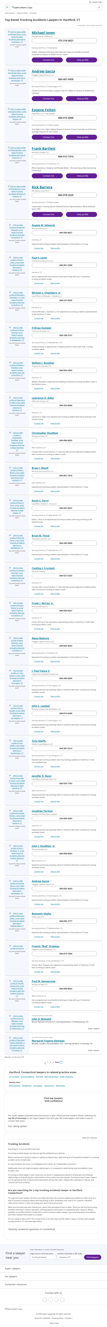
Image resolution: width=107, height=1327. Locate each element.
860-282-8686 (65, 405)
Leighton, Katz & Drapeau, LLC (44, 949)
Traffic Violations (66, 1077)
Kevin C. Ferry (40, 500)
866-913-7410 (65, 156)
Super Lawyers (12, 1268)
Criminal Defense (27, 1077)
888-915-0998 (65, 117)
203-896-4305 (65, 818)
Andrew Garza (43, 71)
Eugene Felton (44, 110)
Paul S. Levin (39, 257)
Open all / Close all (89, 1138)
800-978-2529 (65, 195)
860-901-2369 (65, 265)
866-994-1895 (65, 370)
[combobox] (43, 1257)
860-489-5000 (65, 678)
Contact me (48, 59)
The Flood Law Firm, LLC (41, 539)
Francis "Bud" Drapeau (45, 946)
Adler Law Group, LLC (40, 401)
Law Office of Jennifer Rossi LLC (44, 779)
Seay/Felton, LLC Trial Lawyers (43, 114)
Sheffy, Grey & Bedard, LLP (42, 744)
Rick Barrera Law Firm (40, 191)
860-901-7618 (65, 475)
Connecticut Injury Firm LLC (42, 261)
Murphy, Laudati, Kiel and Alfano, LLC (46, 709)
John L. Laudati (41, 706)
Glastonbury (49, 1086)
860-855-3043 (65, 645)
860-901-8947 (65, 508)
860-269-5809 (65, 543)
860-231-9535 (65, 300)
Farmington (38, 1086)
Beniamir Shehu (41, 913)
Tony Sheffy (39, 741)
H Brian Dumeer (41, 328)
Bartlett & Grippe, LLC (40, 152)
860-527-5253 (65, 575)
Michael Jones (43, 32)
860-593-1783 (65, 783)
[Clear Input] (53, 1257)
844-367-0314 (65, 748)
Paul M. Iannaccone (43, 981)
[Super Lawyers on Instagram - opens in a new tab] (50, 1300)
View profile (82, 59)
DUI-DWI (39, 1077)
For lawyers (11, 1276)
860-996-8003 (65, 440)
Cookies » (68, 1318)
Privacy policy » (58, 1318)
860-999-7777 (65, 921)
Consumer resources (16, 1284)
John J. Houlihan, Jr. (43, 846)
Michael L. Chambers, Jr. (46, 292)
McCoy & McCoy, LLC (40, 228)
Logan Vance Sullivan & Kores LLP (45, 674)
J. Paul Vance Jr (41, 671)
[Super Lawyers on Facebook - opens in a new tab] (45, 1300)
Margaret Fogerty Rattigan (48, 1040)
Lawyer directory (10, 13)
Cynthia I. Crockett (43, 568)
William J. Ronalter (43, 363)
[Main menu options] (7, 7)
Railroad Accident (51, 1077)
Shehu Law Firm (38, 917)
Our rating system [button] (17, 1126)
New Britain (60, 1086)
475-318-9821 (65, 40)
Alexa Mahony (40, 638)
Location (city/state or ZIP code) (69, 1253)
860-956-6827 (65, 232)
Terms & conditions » (43, 1318)
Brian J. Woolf (40, 468)
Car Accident (14, 1077)
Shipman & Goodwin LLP (41, 366)
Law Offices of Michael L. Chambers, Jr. (47, 296)
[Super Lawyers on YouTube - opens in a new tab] (56, 1300)
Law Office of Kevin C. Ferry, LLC (44, 504)
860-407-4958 (65, 79)
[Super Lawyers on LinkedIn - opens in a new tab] (62, 1300)
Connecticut (33, 13)
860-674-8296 (65, 713)
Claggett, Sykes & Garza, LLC (43, 75)
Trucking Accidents (22, 13)
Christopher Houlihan (45, 433)
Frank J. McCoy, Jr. (43, 603)
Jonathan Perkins (42, 811)
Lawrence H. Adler (43, 398)
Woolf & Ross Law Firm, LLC (42, 471)
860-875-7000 (65, 953)
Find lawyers (93, 1257)
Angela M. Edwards (43, 225)
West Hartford (14, 1086)
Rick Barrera (42, 187)
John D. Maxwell (41, 1019)
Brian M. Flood (40, 535)
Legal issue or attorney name (41, 1253)
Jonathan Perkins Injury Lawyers (44, 814)
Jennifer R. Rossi (41, 776)
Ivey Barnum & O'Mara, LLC (42, 36)
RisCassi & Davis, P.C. (40, 436)
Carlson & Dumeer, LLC (41, 331)
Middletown (27, 1086)
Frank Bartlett (43, 148)
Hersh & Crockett (38, 571)
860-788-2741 (65, 335)
